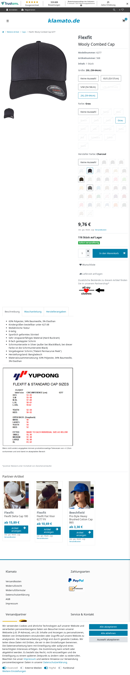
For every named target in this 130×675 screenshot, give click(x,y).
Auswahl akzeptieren (108, 639)
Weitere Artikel (13, 32)
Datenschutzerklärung (17, 594)
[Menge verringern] (88, 255)
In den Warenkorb (109, 253)
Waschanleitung (33, 311)
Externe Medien (33, 667)
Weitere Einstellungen (14, 671)
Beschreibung (12, 311)
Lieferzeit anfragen (92, 273)
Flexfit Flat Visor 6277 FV (46, 518)
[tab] (12, 311)
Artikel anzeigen (16, 529)
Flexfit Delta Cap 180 (16, 516)
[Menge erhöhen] (88, 251)
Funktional (68, 667)
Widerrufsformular (16, 590)
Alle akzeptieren (108, 626)
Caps (24, 32)
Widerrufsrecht (14, 585)
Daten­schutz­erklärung (55, 662)
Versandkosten (100, 230)
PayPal (52, 667)
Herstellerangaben (56, 311)
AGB (8, 599)
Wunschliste (88, 264)
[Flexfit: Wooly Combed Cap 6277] (37, 406)
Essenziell (12, 667)
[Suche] (114, 9)
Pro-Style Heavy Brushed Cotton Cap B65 (81, 519)
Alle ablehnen (108, 633)
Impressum (12, 603)
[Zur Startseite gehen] (3, 32)
